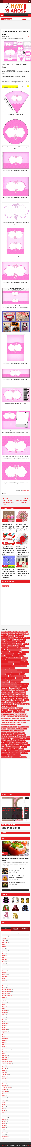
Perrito (9, 724)
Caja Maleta (25, 647)
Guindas (3, 692)
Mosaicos (16, 714)
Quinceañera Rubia (5, 734)
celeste (22, 653)
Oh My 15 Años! (3, 1145)
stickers (8, 746)
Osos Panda (15, 718)
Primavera (22, 728)
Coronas (3, 662)
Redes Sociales (18, 736)
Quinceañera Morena (18, 732)
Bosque (3, 645)
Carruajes (10, 653)
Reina (2, 738)
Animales (18, 633)
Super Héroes (15, 746)
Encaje (10, 676)
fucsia (24, 686)
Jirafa (2, 700)
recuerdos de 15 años (6, 736)
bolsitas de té (19, 641)
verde (26, 750)
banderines (16, 637)
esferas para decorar (19, 676)
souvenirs (24, 744)
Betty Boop (15, 639)
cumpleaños (23, 662)
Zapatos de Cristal (5, 756)
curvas (10, 664)
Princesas (3, 730)
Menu (1, 1)
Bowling (15, 645)
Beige (8, 639)
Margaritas (18, 708)
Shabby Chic (4, 742)
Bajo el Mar (3, 637)
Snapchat (24, 742)
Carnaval (3, 653)
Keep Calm (14, 700)
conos (10, 36)
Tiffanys (20, 748)
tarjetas (22, 746)
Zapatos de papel (16, 756)
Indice (6, 928)
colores (3, 659)
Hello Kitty (21, 692)
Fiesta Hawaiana (5, 684)
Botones (9, 645)
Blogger (29, 1145)
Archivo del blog (25, 929)
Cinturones (11, 657)
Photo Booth (16, 724)
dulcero (15, 674)
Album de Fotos (4, 631)
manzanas (25, 704)
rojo (20, 738)
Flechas (13, 684)
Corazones (15, 659)
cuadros (16, 662)
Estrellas (3, 678)
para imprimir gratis (12, 38)
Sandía (14, 740)
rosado (25, 738)
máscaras (25, 710)
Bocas (2, 641)
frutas (19, 686)
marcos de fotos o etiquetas (7, 708)
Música (2, 716)
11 (13, 813)
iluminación (21, 694)
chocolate (3, 657)
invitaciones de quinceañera (7, 698)
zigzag (23, 756)
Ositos (8, 718)
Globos (8, 690)
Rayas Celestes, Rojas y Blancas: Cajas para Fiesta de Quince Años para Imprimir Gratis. (15, 809)
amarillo (3, 633)
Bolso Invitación (4, 643)
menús (8, 712)
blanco (21, 639)
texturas (13, 748)
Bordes (24, 643)
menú (2, 712)
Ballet (7, 36)
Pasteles (17, 722)
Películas (3, 724)
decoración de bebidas (20, 666)
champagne (8, 655)
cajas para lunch (5, 651)
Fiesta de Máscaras (17, 680)
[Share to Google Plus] (13, 512)
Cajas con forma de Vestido (13, 649)
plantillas (20, 726)
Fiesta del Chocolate (14, 682)
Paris (27, 720)
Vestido (11, 752)
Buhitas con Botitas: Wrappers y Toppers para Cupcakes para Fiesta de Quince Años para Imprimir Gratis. (22, 528)
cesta (2, 655)
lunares (16, 702)
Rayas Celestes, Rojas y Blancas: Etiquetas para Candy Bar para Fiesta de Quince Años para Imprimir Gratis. (8, 550)
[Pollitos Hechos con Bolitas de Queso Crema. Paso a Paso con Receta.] (5, 878)
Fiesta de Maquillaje (5, 680)
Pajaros (3, 720)
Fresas (2, 686)
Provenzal (3, 732)
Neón (20, 716)
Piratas (13, 726)
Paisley (21, 718)
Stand (2, 746)
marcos (12, 706)
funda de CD (4, 688)
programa (11, 730)
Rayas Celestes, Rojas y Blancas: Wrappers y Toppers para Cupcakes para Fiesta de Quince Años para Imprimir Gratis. (22, 550)
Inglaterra (11, 696)
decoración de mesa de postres (8, 670)
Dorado (8, 674)
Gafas (11, 688)
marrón (18, 710)
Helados (15, 692)
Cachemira (3, 647)
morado (9, 714)
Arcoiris (10, 635)
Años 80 (25, 633)
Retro (7, 738)
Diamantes (25, 672)
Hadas (9, 692)
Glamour (23, 688)
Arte (16, 635)
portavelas (15, 728)
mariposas (3, 710)
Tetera (7, 748)
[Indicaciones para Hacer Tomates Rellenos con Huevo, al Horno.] (15, 848)
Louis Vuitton (9, 702)
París (2, 722)
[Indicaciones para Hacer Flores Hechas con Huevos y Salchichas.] (5, 871)
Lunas (22, 702)
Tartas (2, 748)
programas (18, 730)
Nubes (2, 718)
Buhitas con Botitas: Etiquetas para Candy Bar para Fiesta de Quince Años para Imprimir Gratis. (8, 527)
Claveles (24, 657)
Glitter (2, 690)
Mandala (9, 704)
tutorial (9, 750)
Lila (2, 702)
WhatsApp (23, 752)
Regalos (26, 736)
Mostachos (23, 714)
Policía (8, 728)
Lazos (25, 700)
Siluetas (12, 742)
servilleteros (21, 740)
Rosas (2, 740)
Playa (25, 726)
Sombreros (9, 744)
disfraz (2, 674)
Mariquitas (11, 710)
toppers (19, 38)
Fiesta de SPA (4, 682)
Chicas (21, 655)
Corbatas (23, 659)
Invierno (24, 696)
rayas (14, 734)
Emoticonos (4, 676)
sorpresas (16, 744)
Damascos (16, 664)
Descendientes (16, 672)
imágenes (3, 696)
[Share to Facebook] (9, 512)
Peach (22, 722)
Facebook (18, 678)
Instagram (18, 696)
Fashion (25, 678)
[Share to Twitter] (11, 512)
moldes (14, 712)
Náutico (8, 716)
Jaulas (24, 698)
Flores (18, 684)
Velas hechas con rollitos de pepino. (17, 883)
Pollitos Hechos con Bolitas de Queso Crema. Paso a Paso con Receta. (17, 876)
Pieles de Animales (5, 726)
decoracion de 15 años (6, 666)
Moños (2, 714)
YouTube (11, 754)
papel (9, 720)
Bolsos (12, 643)
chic (15, 655)
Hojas (8, 694)
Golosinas (14, 690)
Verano (20, 750)
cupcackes (3, 664)
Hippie (2, 694)
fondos (24, 684)
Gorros (20, 690)
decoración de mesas (23, 670)
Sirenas (18, 742)
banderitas (25, 637)
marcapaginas (4, 706)
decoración (24, 664)
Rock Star (14, 738)
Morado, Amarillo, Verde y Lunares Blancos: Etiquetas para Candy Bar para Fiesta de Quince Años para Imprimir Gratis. (8, 573)
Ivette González (25, 490)
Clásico (18, 657)
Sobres (2, 744)
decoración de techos (6, 672)
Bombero (18, 643)
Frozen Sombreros (11, 686)
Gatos (17, 688)
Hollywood (14, 694)
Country (10, 662)
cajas (2, 649)
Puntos (9, 732)
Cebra (16, 653)
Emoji (21, 674)
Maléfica (3, 704)
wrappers (3, 754)
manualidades (17, 704)
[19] (14, 820)
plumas (3, 728)
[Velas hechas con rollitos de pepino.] (5, 885)
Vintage (17, 752)
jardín (19, 698)
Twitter (15, 750)
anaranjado (10, 633)
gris (25, 690)
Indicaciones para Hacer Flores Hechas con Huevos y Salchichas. (18, 870)
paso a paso (9, 722)
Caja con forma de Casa (14, 647)
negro (14, 716)
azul (20, 635)
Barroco (3, 639)
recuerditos (20, 734)
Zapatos (17, 754)
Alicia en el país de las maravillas (18, 631)
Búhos (21, 645)
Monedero (21, 712)
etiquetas (14, 36)
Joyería (8, 700)
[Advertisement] (15, 775)
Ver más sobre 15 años (15, 889)
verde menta (4, 752)
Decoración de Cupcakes (7, 668)
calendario (24, 651)
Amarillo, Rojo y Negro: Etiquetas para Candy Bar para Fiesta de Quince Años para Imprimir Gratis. (22, 572)
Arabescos (3, 635)
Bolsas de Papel (10, 641)
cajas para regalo (15, 651)
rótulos (8, 740)
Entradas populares (15, 929)
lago (20, 700)
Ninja (25, 716)
